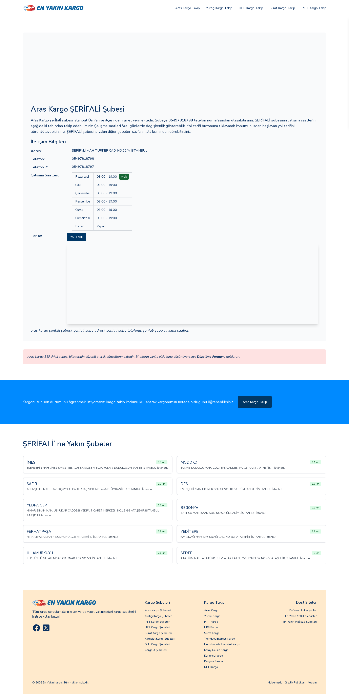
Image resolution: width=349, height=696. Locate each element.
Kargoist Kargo (213, 656)
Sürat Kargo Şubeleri (158, 633)
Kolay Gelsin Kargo (216, 650)
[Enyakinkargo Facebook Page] (36, 628)
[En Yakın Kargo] (53, 8)
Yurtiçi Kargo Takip (219, 8)
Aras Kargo (211, 610)
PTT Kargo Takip (314, 8)
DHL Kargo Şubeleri (157, 644)
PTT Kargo (211, 622)
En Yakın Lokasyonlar (303, 610)
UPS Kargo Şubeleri (157, 627)
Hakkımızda (275, 682)
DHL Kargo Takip (251, 8)
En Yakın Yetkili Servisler (301, 616)
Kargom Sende (213, 661)
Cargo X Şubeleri (156, 650)
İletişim (312, 682)
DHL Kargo (211, 667)
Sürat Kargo (212, 633)
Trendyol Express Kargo (219, 639)
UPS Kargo (211, 627)
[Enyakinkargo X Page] (46, 628)
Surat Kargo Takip (282, 8)
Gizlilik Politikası (295, 682)
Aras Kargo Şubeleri (158, 610)
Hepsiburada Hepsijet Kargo (222, 644)
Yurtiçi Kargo (212, 616)
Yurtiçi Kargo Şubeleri (158, 616)
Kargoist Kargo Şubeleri (160, 639)
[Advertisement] (174, 71)
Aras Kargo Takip (187, 8)
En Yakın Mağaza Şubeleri (300, 622)
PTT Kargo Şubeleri (157, 622)
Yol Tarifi (76, 237)
